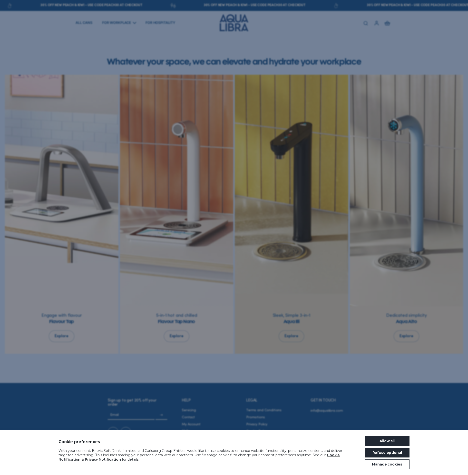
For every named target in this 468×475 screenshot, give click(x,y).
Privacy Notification (103, 459)
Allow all (387, 441)
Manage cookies (387, 464)
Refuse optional (387, 452)
